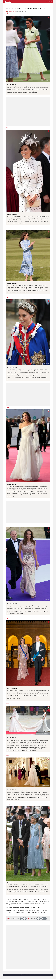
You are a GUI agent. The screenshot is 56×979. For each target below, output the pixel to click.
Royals (12, 4)
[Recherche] (48, 2)
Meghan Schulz (12, 11)
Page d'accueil (8, 4)
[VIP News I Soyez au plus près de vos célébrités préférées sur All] (26, 2)
